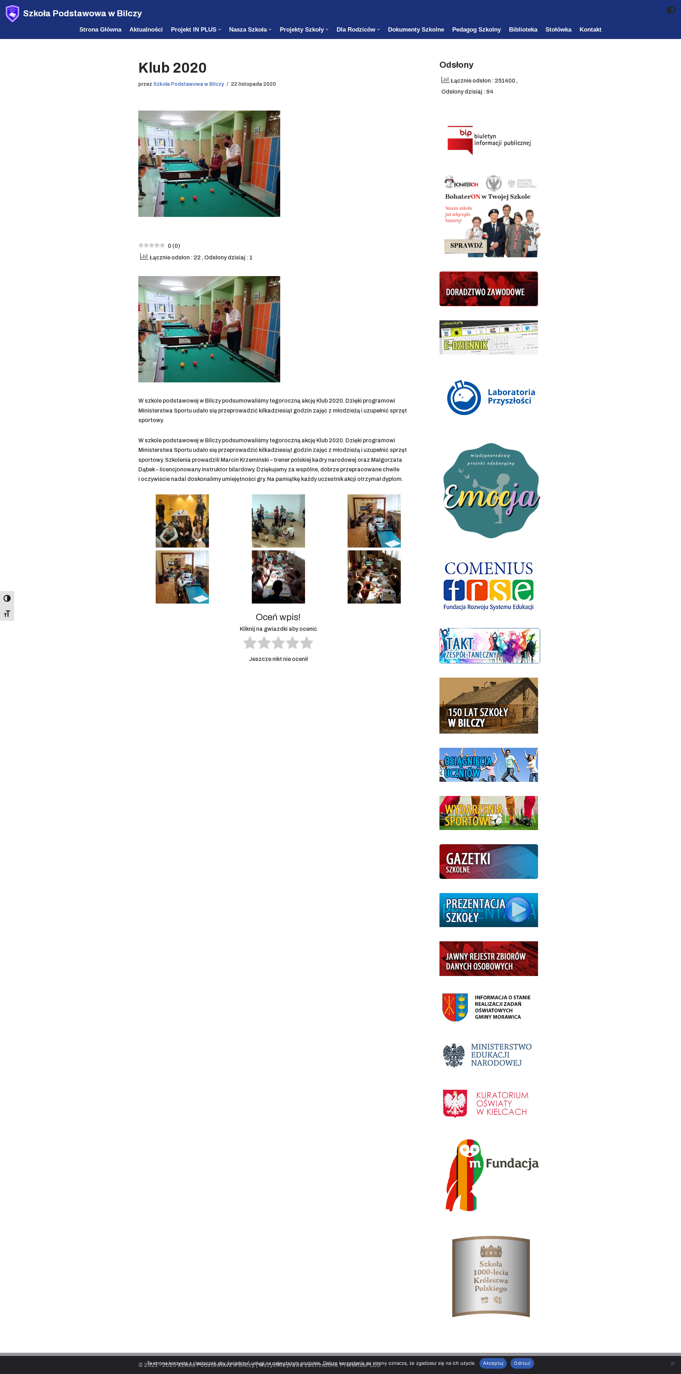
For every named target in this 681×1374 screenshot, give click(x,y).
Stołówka (558, 29)
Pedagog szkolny (476, 29)
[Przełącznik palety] (671, 10)
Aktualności (146, 29)
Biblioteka (523, 29)
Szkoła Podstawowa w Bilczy (188, 84)
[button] (219, 29)
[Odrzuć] (672, 1363)
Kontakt (591, 29)
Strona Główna (100, 29)
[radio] (249, 644)
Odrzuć (522, 1363)
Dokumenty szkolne (416, 29)
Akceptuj (493, 1363)
